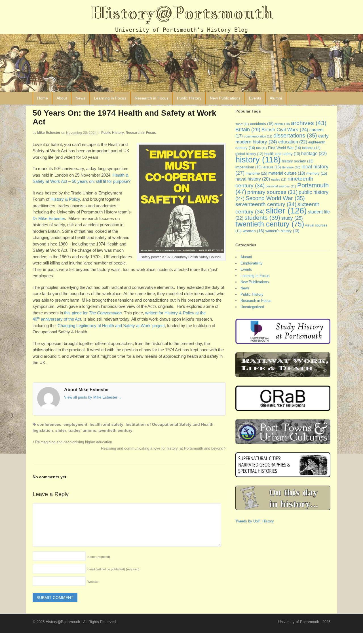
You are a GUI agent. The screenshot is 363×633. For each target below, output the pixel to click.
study (292, 218)
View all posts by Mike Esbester (93, 397)
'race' (242, 124)
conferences (49, 424)
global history (249, 154)
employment (75, 424)
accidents (261, 124)
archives (308, 123)
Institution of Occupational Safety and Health (170, 424)
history (258, 159)
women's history (282, 231)
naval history (252, 179)
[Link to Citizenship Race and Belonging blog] (282, 408)
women (253, 230)
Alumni (276, 98)
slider (60, 430)
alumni (282, 124)
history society (297, 161)
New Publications (225, 98)
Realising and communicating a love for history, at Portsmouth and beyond (162, 448)
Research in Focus (151, 98)
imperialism (248, 167)
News (80, 98)
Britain (247, 129)
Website (92, 581)
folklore (311, 148)
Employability (251, 263)
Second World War (275, 198)
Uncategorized (252, 307)
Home (42, 98)
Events (255, 98)
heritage (314, 153)
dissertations (295, 135)
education (292, 141)
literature (291, 167)
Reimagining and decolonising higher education (73, 442)
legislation (43, 430)
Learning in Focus (110, 98)
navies (278, 179)
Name (98, 556)
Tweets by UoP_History (254, 521)
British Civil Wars (284, 129)
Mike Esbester (48, 133)
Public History (189, 98)
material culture (286, 173)
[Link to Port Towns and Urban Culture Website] (282, 441)
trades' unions (82, 430)
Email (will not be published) (113, 569)
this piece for (93, 312)
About (61, 98)
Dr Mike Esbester (49, 218)
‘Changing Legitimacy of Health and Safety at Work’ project (111, 325)
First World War (284, 148)
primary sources (272, 192)
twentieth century (115, 430)
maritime (256, 173)
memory (316, 173)
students (262, 217)
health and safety (106, 424)
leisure (272, 167)
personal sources (281, 186)
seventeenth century (265, 204)
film (261, 148)
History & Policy (65, 199)
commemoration (258, 136)
